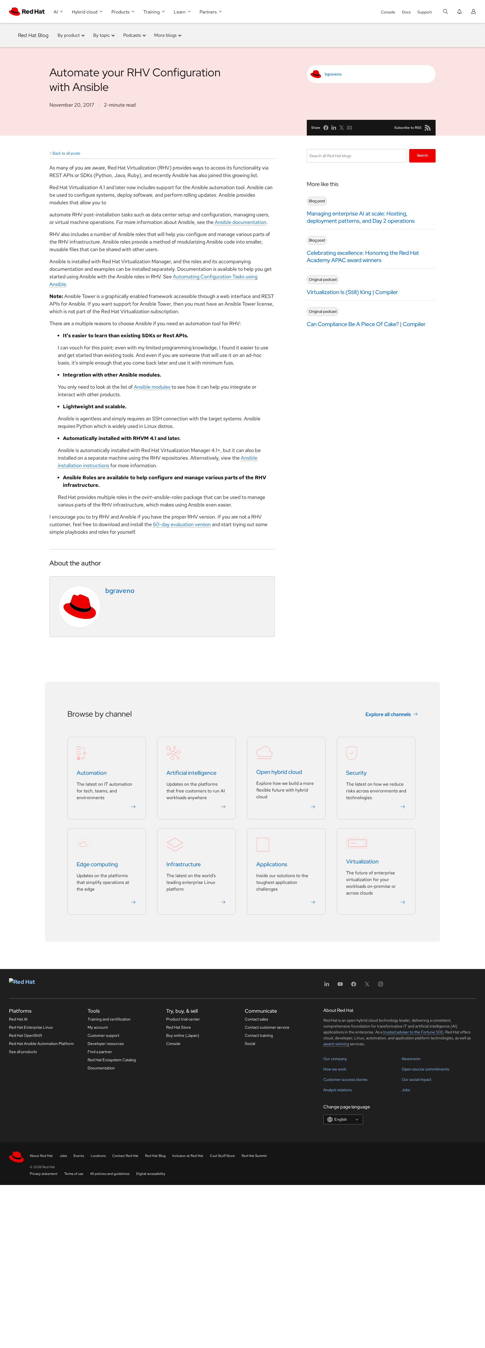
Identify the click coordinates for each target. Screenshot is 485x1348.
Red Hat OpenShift (25, 1035)
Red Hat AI (18, 1019)
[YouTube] (340, 986)
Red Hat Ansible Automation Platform (41, 1043)
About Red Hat (41, 1156)
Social (250, 1043)
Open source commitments (425, 1069)
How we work (334, 1069)
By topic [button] (101, 35)
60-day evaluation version (182, 524)
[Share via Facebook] (325, 127)
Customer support (103, 1035)
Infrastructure (183, 864)
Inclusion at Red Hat (187, 1156)
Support (424, 12)
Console (388, 12)
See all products (23, 1051)
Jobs (406, 1089)
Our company (335, 1058)
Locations (98, 1156)
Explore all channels (388, 714)
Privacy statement (44, 1174)
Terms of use (73, 1174)
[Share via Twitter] (341, 127)
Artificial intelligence (191, 773)
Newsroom (411, 1058)
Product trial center (183, 1019)
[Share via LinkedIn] (333, 127)
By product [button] (69, 35)
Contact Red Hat (125, 1156)
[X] (367, 986)
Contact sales (256, 1019)
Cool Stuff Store (222, 1156)
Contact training (259, 1035)
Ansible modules (152, 387)
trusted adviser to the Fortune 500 (413, 1032)
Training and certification (109, 1019)
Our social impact (416, 1079)
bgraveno (333, 74)
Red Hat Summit (254, 1156)
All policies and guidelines (109, 1174)
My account (98, 1027)
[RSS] (427, 127)
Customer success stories (345, 1079)
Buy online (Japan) (182, 1035)
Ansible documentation (240, 222)
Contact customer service (267, 1027)
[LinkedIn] (326, 986)
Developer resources (106, 1043)
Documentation (101, 1067)
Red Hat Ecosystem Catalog (112, 1059)
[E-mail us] (349, 127)
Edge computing (97, 864)
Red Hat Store (178, 1027)
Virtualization (362, 861)
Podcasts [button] (132, 35)
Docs (406, 12)
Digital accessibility (150, 1174)
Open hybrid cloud (279, 772)
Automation (92, 773)
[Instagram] (380, 986)
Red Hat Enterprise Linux (31, 1027)
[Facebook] (353, 986)
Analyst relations (337, 1089)
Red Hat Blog (33, 35)
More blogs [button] (165, 35)
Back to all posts (66, 153)
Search (422, 155)
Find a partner (100, 1051)
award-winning (336, 1043)
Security (356, 773)
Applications (271, 864)
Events (79, 1156)
